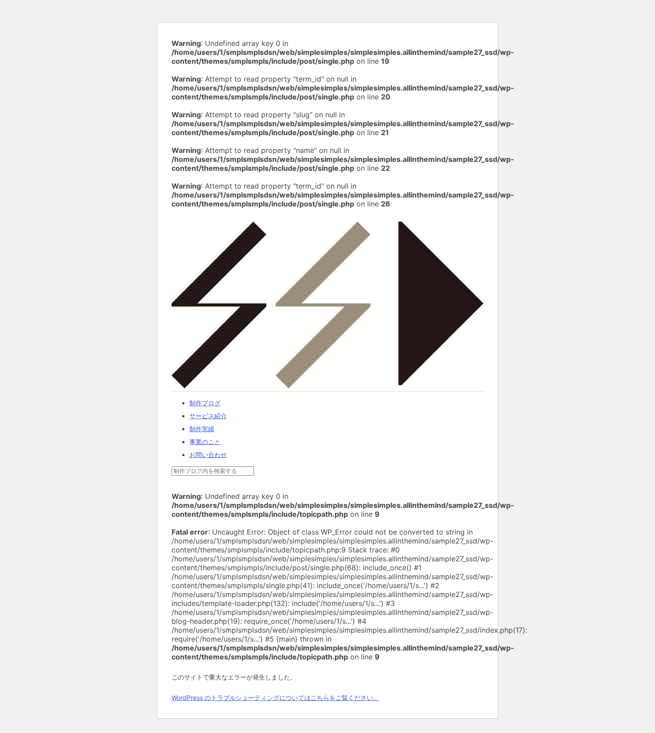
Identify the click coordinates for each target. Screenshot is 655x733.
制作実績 (201, 428)
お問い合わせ (208, 454)
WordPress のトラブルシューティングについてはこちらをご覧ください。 (275, 697)
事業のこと (205, 441)
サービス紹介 (208, 416)
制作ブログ (205, 403)
